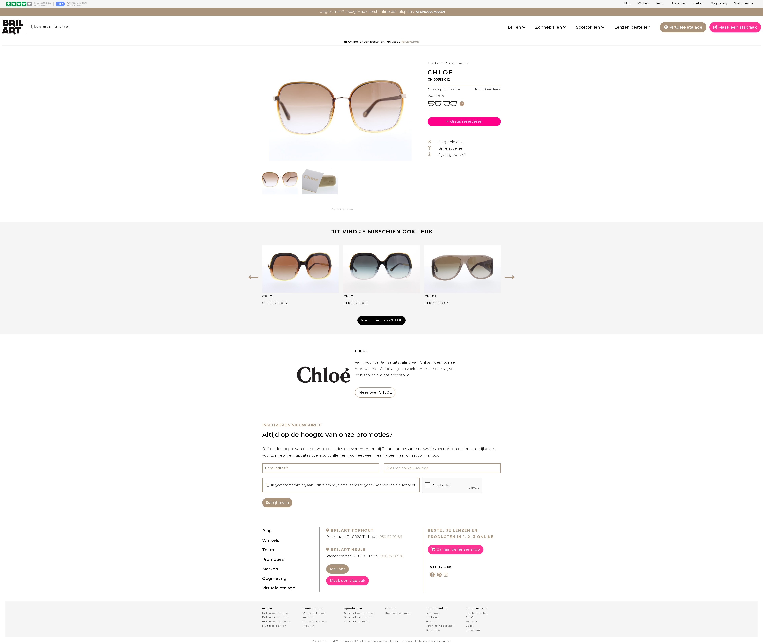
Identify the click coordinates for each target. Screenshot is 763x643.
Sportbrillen (588, 27)
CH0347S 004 (436, 303)
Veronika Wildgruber (440, 625)
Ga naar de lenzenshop (457, 549)
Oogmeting (719, 3)
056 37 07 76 (392, 556)
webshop (437, 63)
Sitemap (422, 641)
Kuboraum (473, 630)
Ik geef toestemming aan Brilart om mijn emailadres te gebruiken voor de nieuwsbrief (343, 485)
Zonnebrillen (549, 27)
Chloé (469, 617)
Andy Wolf (433, 612)
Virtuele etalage (685, 27)
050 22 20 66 (391, 537)
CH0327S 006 (274, 303)
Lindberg (432, 617)
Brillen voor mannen (276, 612)
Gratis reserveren (465, 121)
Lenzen (390, 608)
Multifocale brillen (274, 625)
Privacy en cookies (403, 641)
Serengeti (472, 621)
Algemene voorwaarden (374, 641)
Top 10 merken (436, 608)
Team (660, 3)
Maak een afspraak (737, 27)
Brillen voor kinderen (276, 621)
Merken (698, 3)
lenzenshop (410, 41)
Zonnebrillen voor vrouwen (315, 623)
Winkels (643, 3)
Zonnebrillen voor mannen (315, 615)
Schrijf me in (277, 502)
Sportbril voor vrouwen (359, 617)
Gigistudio (433, 630)
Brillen (515, 27)
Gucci (469, 625)
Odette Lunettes (476, 612)
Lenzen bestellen (632, 27)
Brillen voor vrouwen (276, 617)
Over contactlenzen (398, 612)
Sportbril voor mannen (359, 612)
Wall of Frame (743, 3)
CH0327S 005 (355, 303)
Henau (430, 621)
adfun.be (444, 641)
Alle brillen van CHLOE (381, 320)
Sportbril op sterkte (357, 621)
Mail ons (337, 569)
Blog (627, 3)
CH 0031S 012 (458, 63)
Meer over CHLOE (375, 392)
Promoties (678, 3)
